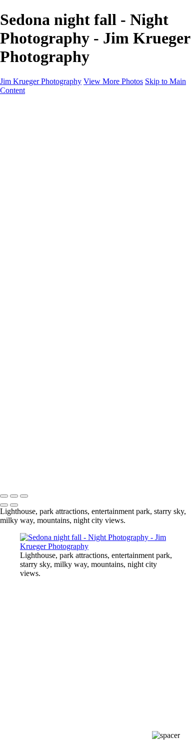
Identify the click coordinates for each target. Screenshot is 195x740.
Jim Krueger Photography (41, 81)
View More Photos (113, 81)
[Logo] (45, 107)
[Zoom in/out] (24, 496)
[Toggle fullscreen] (14, 496)
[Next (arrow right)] (14, 505)
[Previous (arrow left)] (4, 505)
